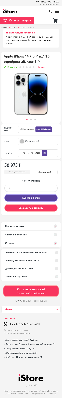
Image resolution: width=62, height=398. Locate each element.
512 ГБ (37, 153)
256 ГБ (30, 153)
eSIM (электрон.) (27, 129)
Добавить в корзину (31, 208)
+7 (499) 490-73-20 (47, 1)
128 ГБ (22, 153)
